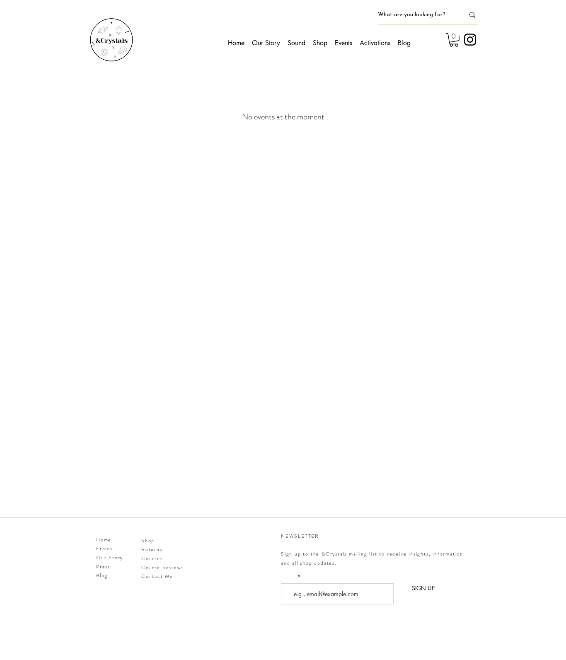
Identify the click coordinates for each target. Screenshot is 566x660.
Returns (151, 549)
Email (288, 577)
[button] (454, 40)
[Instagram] (470, 40)
